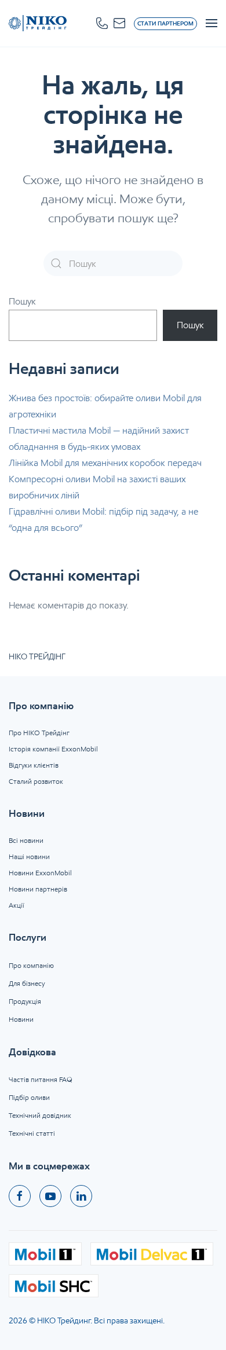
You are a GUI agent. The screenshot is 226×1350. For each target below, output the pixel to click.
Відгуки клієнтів (34, 765)
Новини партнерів (38, 889)
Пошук (22, 301)
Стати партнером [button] (165, 23)
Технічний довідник (40, 1115)
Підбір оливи (29, 1097)
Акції (16, 905)
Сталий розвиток (36, 781)
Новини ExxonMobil (40, 872)
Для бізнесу (27, 983)
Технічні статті (32, 1133)
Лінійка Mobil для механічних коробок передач (105, 462)
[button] (102, 23)
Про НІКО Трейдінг (39, 732)
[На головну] (38, 23)
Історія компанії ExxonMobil (53, 748)
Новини (21, 1019)
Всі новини (26, 840)
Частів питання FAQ (40, 1079)
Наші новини (29, 856)
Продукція (25, 1001)
